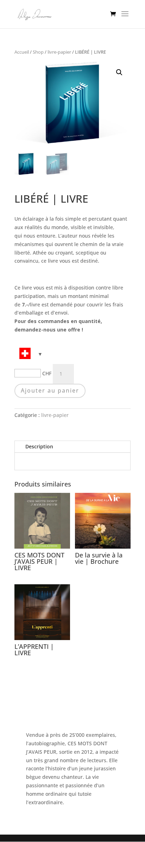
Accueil (21, 52)
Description (39, 446)
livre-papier (59, 52)
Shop (38, 52)
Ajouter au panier (50, 390)
